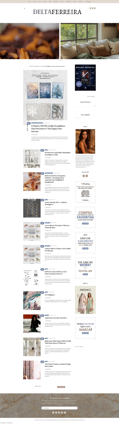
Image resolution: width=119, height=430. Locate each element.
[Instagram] (83, 176)
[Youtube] (59, 412)
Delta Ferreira (34, 134)
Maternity (68, 1)
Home (29, 1)
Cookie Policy (10, 422)
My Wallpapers (50, 295)
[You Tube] (86, 176)
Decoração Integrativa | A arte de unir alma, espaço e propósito (59, 50)
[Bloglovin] (62, 412)
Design (46, 199)
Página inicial (38, 386)
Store (74, 1)
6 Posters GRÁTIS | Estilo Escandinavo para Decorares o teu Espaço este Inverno (48, 129)
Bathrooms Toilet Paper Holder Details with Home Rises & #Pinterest (58, 342)
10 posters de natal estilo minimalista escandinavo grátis (57, 154)
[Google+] (65, 412)
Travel (62, 1)
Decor (46, 361)
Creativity (56, 1)
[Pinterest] (56, 412)
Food (39, 1)
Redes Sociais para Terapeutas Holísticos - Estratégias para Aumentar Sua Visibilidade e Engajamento (55, 179)
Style (35, 1)
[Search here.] (24, 8)
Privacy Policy (3, 422)
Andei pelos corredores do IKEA (56, 318)
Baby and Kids (47, 222)
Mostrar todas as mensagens (58, 66)
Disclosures (88, 1)
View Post (59, 55)
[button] (29, 123)
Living (45, 1)
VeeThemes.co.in (81, 419)
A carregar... (77, 118)
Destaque (57, 46)
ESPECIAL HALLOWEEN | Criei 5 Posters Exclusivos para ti (56, 273)
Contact (81, 1)
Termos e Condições (79, 346)
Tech (50, 1)
